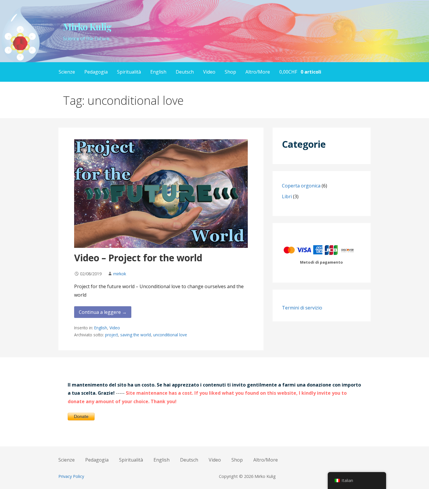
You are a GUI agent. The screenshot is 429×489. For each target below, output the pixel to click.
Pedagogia (96, 72)
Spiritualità (129, 72)
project (111, 334)
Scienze (67, 72)
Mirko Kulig (87, 26)
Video (209, 72)
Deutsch (185, 72)
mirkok (119, 273)
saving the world (135, 334)
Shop (230, 72)
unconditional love (170, 334)
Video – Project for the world (138, 257)
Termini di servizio (302, 307)
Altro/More (257, 72)
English (158, 72)
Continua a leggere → (103, 312)
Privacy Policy (71, 476)
